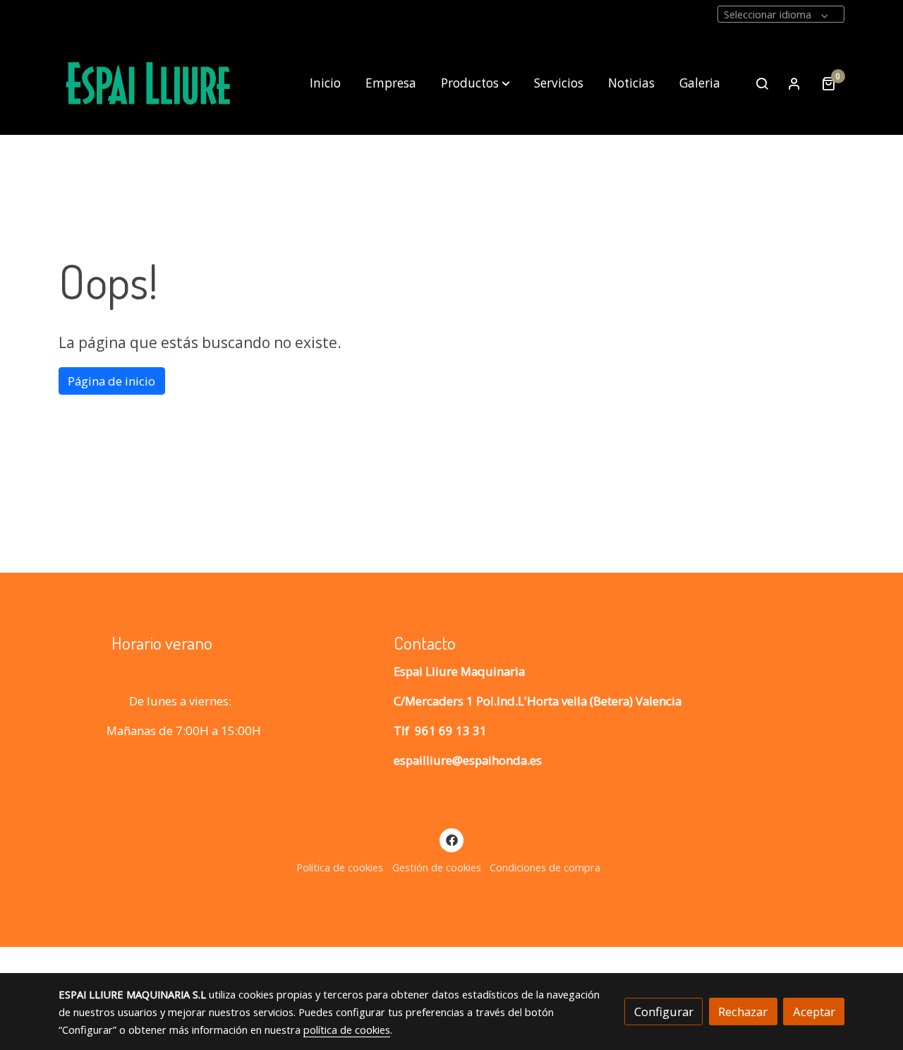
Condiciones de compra (545, 867)
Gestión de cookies (436, 867)
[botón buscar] (762, 83)
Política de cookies (339, 867)
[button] (475, 83)
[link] (149, 84)
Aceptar (814, 1011)
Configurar (663, 1011)
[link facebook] (451, 839)
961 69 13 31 (451, 730)
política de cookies (346, 1029)
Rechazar (743, 1011)
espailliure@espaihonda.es (468, 760)
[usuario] (794, 83)
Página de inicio (111, 381)
